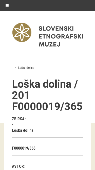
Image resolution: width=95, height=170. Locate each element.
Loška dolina (26, 68)
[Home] (47, 47)
